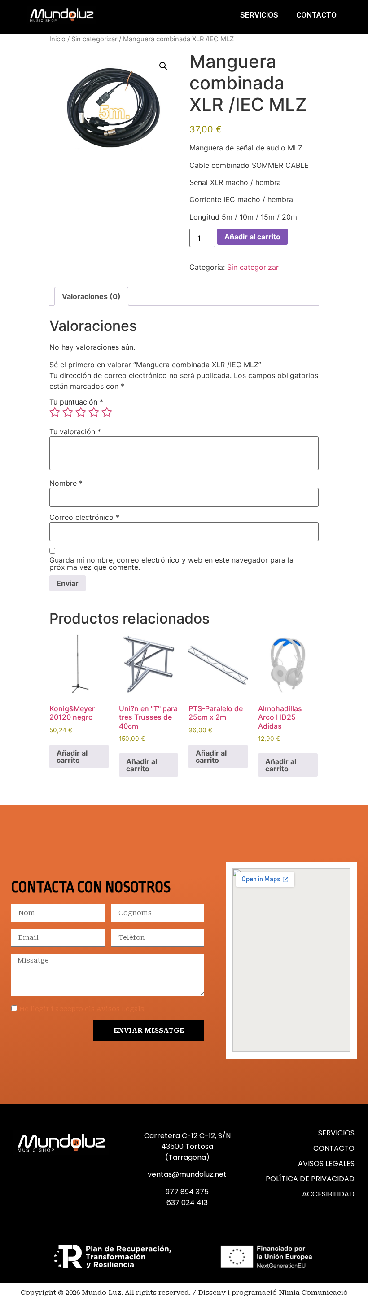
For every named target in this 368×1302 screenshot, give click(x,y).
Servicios (259, 14)
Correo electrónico (84, 517)
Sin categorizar (94, 39)
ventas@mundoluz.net (187, 1174)
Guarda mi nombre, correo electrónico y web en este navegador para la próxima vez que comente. (171, 563)
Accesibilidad (328, 1194)
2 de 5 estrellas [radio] (67, 412)
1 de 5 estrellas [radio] (54, 412)
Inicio (57, 39)
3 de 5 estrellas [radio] (80, 412)
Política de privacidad (310, 1178)
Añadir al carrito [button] (72, 756)
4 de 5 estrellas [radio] (93, 412)
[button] (163, 66)
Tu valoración (75, 431)
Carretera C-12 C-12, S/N (187, 1135)
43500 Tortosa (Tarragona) (187, 1151)
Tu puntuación (76, 401)
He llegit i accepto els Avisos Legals (81, 1009)
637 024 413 (187, 1202)
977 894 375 (187, 1192)
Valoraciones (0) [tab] (91, 296)
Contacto (316, 14)
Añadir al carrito (252, 236)
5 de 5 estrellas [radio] (106, 412)
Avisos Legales (326, 1163)
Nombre (66, 483)
